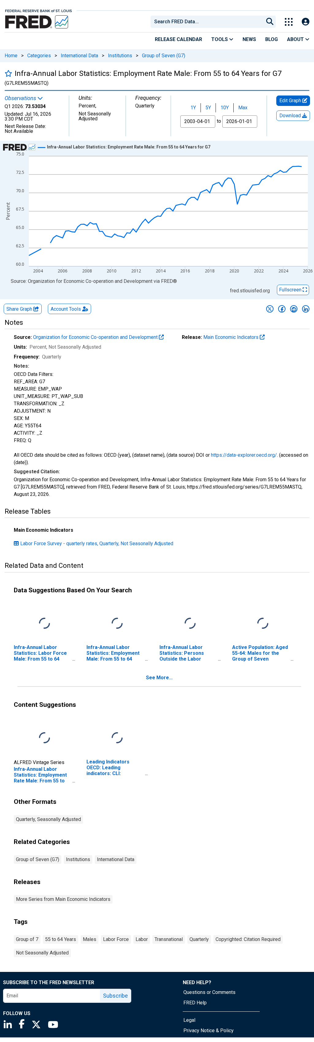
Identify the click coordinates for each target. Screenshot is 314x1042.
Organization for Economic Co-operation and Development (96, 337)
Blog (271, 39)
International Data (79, 55)
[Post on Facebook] (281, 309)
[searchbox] (208, 22)
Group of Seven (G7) (163, 55)
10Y (224, 108)
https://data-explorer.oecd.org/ (244, 455)
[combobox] (206, 22)
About (296, 39)
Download (290, 115)
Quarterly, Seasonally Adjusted (48, 819)
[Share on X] (270, 309)
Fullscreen (291, 290)
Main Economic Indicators (231, 337)
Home (11, 55)
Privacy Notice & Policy (208, 1030)
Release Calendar (178, 39)
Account (66, 309)
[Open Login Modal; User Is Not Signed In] (305, 22)
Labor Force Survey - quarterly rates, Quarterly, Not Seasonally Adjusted (96, 543)
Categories (39, 55)
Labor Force (116, 939)
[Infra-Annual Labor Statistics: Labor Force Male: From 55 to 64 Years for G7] (44, 623)
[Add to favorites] (8, 73)
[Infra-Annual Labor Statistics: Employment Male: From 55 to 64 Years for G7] (117, 623)
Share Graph (19, 309)
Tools (220, 39)
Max (242, 108)
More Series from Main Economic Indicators (63, 899)
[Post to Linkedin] (305, 309)
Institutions (120, 55)
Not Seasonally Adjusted (42, 953)
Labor (142, 939)
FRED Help (195, 1003)
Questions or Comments (209, 992)
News (249, 39)
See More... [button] (159, 677)
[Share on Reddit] (293, 309)
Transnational (169, 939)
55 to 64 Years (60, 939)
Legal (189, 1020)
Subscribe (115, 995)
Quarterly (199, 939)
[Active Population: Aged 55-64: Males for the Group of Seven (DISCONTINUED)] (262, 623)
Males (89, 939)
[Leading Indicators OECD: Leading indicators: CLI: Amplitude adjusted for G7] (117, 738)
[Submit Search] (270, 22)
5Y (208, 108)
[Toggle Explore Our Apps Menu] (289, 22)
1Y (193, 108)
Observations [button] (21, 98)
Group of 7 (27, 939)
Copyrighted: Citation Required (248, 939)
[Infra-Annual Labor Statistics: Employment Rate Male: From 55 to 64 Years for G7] (44, 738)
